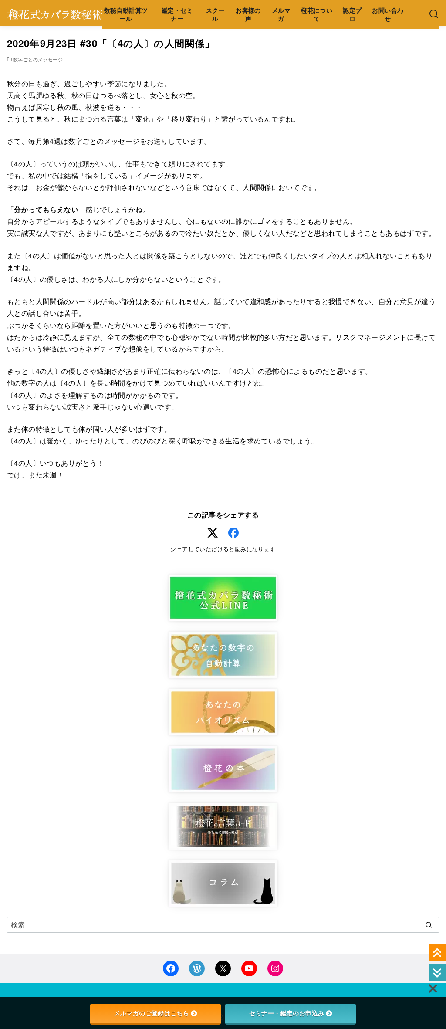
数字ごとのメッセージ (38, 59)
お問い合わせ (387, 14)
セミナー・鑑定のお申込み (286, 1013)
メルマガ (281, 14)
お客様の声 (248, 14)
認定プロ (352, 14)
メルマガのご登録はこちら (151, 1013)
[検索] (434, 14)
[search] (428, 925)
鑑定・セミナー (177, 14)
